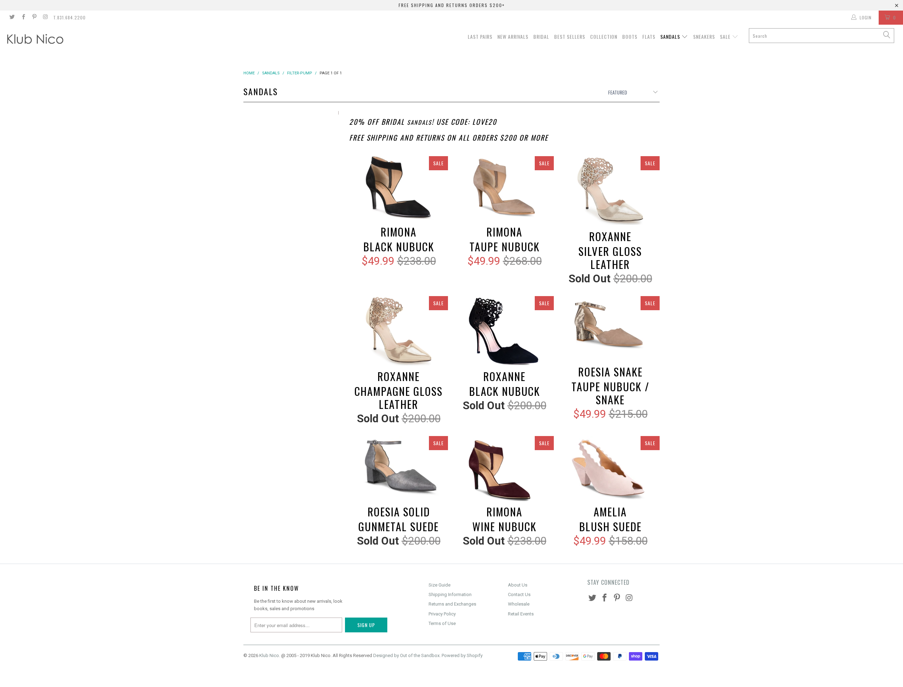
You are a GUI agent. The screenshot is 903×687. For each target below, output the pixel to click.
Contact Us (519, 594)
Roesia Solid (398, 469)
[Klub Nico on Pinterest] (34, 17)
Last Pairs (480, 36)
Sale (726, 36)
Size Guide (439, 585)
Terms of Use (442, 623)
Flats (648, 36)
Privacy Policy (442, 614)
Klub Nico (269, 655)
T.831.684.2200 (69, 17)
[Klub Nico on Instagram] (45, 17)
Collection (603, 36)
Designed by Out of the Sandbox (406, 655)
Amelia (610, 469)
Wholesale (518, 604)
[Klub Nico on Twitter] (12, 17)
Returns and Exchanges (452, 604)
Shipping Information (450, 594)
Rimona (398, 189)
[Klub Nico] (76, 40)
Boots (629, 36)
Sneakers (704, 36)
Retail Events (521, 614)
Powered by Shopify (462, 655)
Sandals (670, 36)
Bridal (541, 36)
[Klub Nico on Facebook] (23, 17)
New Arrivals (512, 36)
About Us (517, 585)
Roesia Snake (610, 329)
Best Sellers (569, 36)
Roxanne (610, 191)
